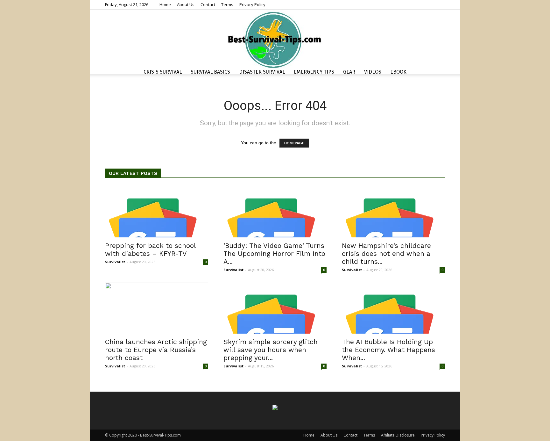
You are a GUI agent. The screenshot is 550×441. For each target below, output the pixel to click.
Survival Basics (210, 71)
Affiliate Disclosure (398, 435)
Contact (208, 4)
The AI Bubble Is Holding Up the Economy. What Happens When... (388, 350)
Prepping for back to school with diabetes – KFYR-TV (150, 249)
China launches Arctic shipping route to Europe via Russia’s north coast (156, 350)
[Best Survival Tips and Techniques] (275, 39)
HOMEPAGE (294, 143)
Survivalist (115, 261)
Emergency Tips (314, 71)
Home (165, 4)
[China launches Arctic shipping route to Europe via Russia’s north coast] (156, 308)
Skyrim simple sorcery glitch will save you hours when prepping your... (270, 350)
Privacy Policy (252, 4)
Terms (227, 4)
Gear (349, 71)
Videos (372, 71)
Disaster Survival (262, 71)
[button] (437, 73)
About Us (185, 4)
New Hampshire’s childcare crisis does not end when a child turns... (386, 253)
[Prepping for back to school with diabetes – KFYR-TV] (156, 211)
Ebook (398, 71)
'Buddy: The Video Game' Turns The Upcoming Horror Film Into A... (274, 253)
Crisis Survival (163, 71)
